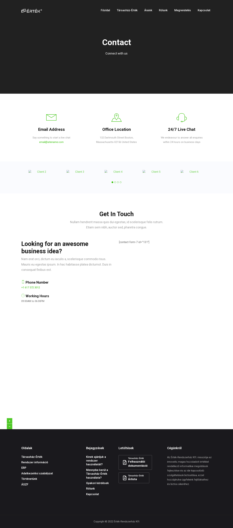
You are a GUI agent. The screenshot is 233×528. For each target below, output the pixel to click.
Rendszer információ (34, 462)
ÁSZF (24, 484)
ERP (23, 467)
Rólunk (90, 488)
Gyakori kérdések (97, 483)
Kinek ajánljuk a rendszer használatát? (96, 460)
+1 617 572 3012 (30, 287)
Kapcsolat (92, 494)
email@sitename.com (51, 142)
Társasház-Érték (31, 457)
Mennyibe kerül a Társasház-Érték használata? (97, 473)
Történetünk (29, 478)
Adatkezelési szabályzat (37, 473)
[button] (112, 182)
